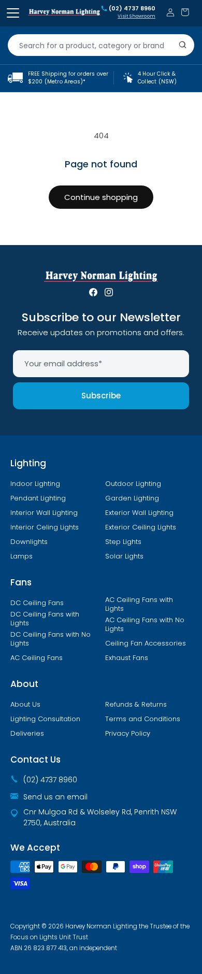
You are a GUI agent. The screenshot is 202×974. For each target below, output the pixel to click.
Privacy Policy (127, 733)
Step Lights (123, 542)
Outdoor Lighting (133, 484)
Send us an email (55, 797)
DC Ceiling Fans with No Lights (50, 639)
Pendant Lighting (38, 498)
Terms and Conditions (142, 719)
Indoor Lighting (35, 484)
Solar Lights (124, 556)
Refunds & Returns (136, 704)
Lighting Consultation (45, 719)
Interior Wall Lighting (44, 513)
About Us (25, 704)
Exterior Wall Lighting (139, 513)
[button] (185, 12)
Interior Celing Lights (44, 527)
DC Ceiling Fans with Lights (44, 619)
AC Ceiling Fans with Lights (139, 604)
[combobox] (101, 45)
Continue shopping (101, 197)
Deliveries (27, 733)
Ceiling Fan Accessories (145, 643)
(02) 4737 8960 (132, 8)
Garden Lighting (132, 498)
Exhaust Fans (126, 658)
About (24, 684)
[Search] (182, 45)
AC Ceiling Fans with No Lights (144, 624)
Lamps (21, 556)
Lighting (28, 463)
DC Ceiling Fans (37, 603)
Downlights (29, 542)
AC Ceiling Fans (36, 658)
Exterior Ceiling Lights (140, 527)
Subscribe (101, 395)
